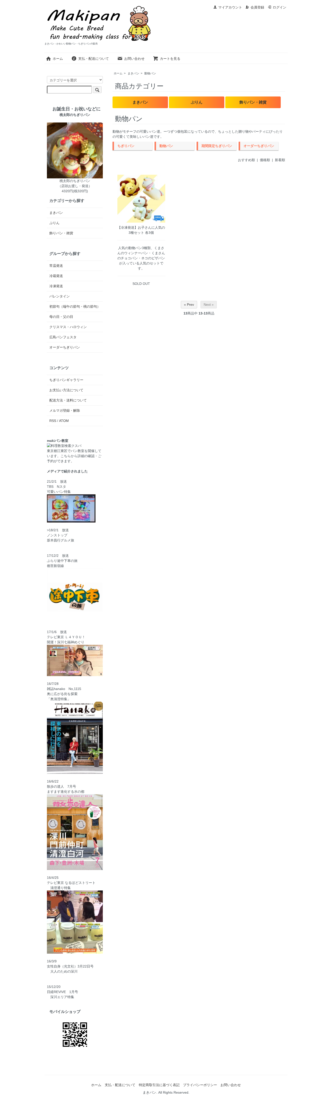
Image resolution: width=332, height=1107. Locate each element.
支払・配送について (93, 59)
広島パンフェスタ (63, 337)
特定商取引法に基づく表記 (159, 1085)
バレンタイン (59, 296)
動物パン (150, 73)
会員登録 (257, 7)
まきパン (133, 73)
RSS (52, 421)
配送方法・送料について (68, 400)
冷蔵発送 (56, 276)
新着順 (280, 160)
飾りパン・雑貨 (253, 102)
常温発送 (56, 266)
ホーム (58, 59)
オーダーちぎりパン (64, 347)
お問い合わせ (134, 59)
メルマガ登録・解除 (64, 410)
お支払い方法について (66, 390)
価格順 (265, 160)
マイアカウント (230, 7)
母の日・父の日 (61, 317)
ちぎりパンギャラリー (66, 380)
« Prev (189, 304)
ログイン (279, 7)
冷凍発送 (56, 286)
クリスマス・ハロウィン (68, 327)
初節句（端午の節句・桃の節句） (74, 306)
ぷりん (196, 102)
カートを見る (170, 59)
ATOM (64, 421)
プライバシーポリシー (200, 1085)
